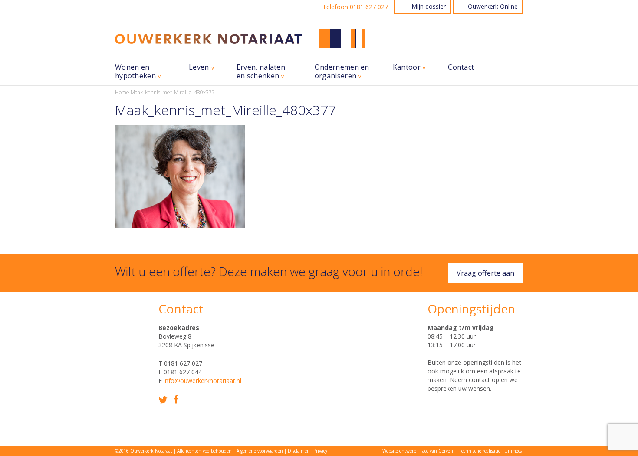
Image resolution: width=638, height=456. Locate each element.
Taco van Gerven (436, 451)
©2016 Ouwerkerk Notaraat (143, 451)
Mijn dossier (428, 6)
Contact (461, 67)
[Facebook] (176, 399)
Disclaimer (298, 451)
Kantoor (407, 67)
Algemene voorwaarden (260, 451)
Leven (199, 67)
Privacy (320, 451)
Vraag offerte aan (485, 273)
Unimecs (513, 451)
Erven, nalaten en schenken (261, 71)
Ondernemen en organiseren (342, 71)
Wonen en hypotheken (135, 71)
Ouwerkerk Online (493, 6)
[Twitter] (163, 400)
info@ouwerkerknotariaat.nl (202, 380)
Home (122, 92)
